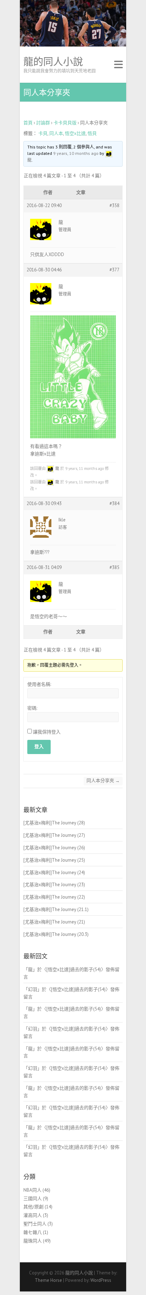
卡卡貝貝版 (65, 123)
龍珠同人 (32, 1241)
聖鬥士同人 (34, 1224)
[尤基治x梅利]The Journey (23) (54, 885)
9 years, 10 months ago (76, 153)
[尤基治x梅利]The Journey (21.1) (56, 909)
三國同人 (32, 1199)
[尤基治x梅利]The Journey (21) (54, 922)
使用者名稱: (39, 684)
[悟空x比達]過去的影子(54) (73, 969)
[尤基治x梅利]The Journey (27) (54, 835)
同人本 (56, 133)
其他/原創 (33, 1207)
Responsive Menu (118, 65)
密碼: (32, 708)
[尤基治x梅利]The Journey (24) (54, 872)
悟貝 (92, 133)
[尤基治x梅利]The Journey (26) (54, 848)
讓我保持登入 (47, 732)
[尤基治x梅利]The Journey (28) (54, 823)
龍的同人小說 (53, 61)
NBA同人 (32, 1190)
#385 (114, 567)
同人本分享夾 (103, 780)
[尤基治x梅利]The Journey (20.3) (56, 934)
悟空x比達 (75, 133)
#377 (114, 270)
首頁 (28, 123)
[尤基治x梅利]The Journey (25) (54, 860)
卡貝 (42, 133)
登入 (39, 746)
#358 (114, 205)
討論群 (43, 123)
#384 (114, 503)
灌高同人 (32, 1215)
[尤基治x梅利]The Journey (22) (54, 897)
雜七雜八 (32, 1232)
